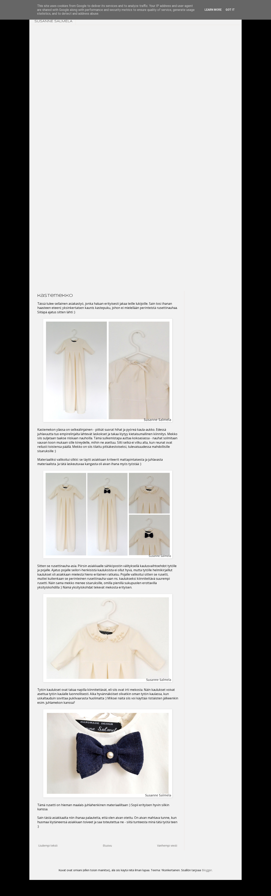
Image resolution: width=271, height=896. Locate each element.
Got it (230, 9)
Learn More (213, 9)
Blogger (207, 870)
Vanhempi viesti (167, 845)
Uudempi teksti (48, 845)
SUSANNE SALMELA (53, 21)
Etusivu (107, 845)
